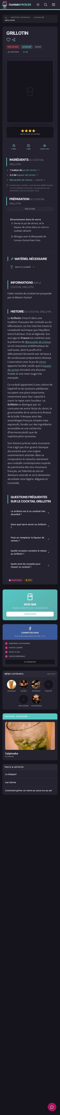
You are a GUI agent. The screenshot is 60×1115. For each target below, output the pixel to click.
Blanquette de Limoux (21, 179)
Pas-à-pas (30, 209)
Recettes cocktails (20, 17)
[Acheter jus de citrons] (38, 170)
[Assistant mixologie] (52, 1107)
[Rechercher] (45, 4)
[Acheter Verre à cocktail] (33, 267)
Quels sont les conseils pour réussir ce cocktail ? (30, 565)
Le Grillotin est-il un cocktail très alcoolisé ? (30, 513)
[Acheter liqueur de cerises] (37, 175)
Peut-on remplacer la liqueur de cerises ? (30, 539)
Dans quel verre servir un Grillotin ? (30, 526)
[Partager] (14, 40)
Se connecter (30, 662)
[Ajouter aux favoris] (8, 40)
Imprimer (14, 52)
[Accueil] (6, 17)
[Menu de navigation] (54, 5)
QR (27, 52)
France (38, 47)
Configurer (30, 614)
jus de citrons (30, 170)
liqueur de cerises (26, 174)
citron (42, 362)
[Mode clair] (38, 4)
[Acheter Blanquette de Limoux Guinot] (44, 180)
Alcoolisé (39, 17)
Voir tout (51, 674)
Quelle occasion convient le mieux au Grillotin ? (30, 552)
